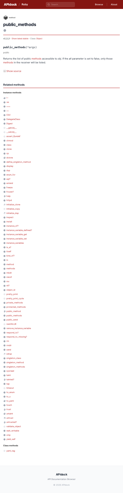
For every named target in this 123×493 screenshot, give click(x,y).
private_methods (14, 302)
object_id (10, 290)
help (8, 196)
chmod (9, 140)
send (8, 349)
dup (8, 170)
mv (7, 281)
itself (8, 251)
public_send (12, 320)
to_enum (10, 392)
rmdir (9, 345)
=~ (7, 111)
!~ (7, 98)
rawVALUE (11, 324)
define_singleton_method (18, 162)
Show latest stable (20, 38)
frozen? (10, 192)
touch (9, 405)
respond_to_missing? (16, 337)
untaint (9, 413)
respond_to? (12, 332)
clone (9, 149)
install (9, 221)
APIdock (10, 4)
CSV (8, 115)
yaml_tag (10, 451)
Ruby (25, 4)
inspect (9, 217)
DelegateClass (13, 119)
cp (7, 153)
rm (7, 341)
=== (8, 106)
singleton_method (15, 362)
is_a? (8, 247)
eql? (8, 179)
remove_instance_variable (18, 328)
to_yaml (10, 401)
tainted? (10, 379)
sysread (10, 371)
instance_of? (12, 226)
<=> (7, 102)
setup (9, 354)
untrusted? (11, 422)
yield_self (10, 439)
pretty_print (12, 294)
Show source (13, 71)
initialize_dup (12, 213)
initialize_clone (13, 204)
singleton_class (13, 358)
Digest (9, 123)
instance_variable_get (16, 234)
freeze (9, 187)
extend (9, 183)
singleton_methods (15, 367)
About (114, 4)
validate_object (13, 426)
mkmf (9, 277)
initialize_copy (13, 209)
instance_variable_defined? (19, 230)
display (9, 166)
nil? (7, 285)
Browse (99, 4)
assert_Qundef (13, 136)
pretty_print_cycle (15, 298)
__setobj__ (11, 132)
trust (8, 409)
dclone (9, 157)
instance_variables (15, 243)
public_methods (14, 315)
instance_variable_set (16, 238)
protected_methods (16, 307)
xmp (8, 435)
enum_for (10, 175)
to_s (8, 396)
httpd (9, 200)
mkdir (9, 273)
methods (36, 58)
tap (8, 384)
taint (8, 375)
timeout (10, 388)
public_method (13, 311)
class (8, 145)
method (10, 264)
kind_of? (10, 256)
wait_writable (12, 431)
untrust (9, 418)
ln (7, 260)
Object (39, 38)
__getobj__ (11, 128)
